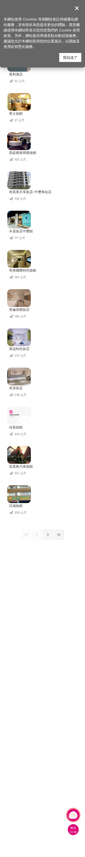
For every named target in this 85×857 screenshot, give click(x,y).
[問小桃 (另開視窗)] (73, 815)
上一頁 (37, 534)
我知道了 (70, 57)
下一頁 (48, 534)
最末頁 (58, 534)
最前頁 (26, 534)
